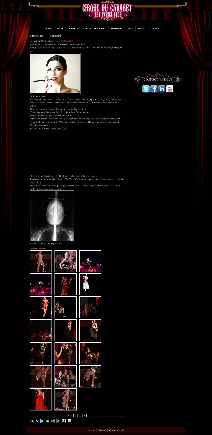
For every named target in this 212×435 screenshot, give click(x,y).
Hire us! (142, 29)
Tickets (155, 29)
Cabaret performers (94, 29)
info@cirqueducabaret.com (49, 40)
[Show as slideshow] (38, 248)
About (59, 29)
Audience (73, 29)
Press (130, 29)
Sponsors (116, 29)
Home (48, 29)
